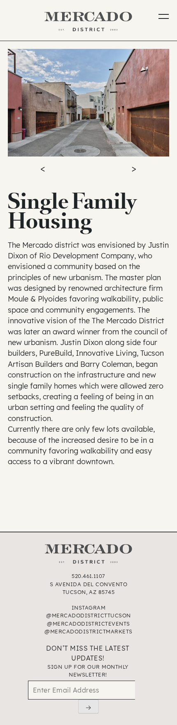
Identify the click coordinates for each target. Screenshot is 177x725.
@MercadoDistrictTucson (88, 615)
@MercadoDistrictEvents (88, 623)
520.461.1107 (88, 576)
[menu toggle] (160, 19)
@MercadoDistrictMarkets (88, 631)
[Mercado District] (88, 23)
